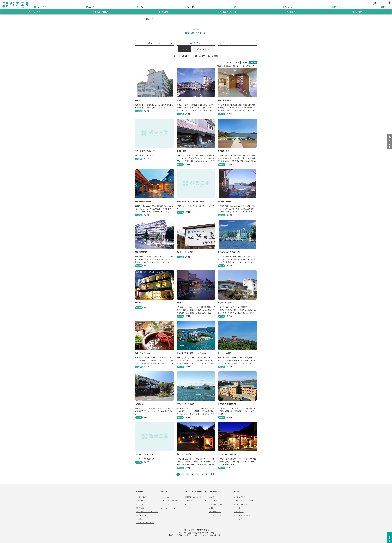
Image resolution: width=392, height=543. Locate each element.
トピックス (36, 12)
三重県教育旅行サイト (193, 497)
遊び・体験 (140, 508)
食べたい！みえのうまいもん (147, 512)
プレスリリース (191, 508)
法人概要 (212, 497)
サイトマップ (239, 512)
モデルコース (141, 515)
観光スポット (141, 501)
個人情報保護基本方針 (242, 515)
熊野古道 (165, 12)
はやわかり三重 (239, 497)
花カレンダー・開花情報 (170, 501)
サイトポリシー (239, 519)
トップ (137, 19)
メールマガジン (215, 512)
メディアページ (215, 515)
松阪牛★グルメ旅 (229, 12)
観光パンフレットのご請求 (243, 501)
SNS (211, 508)
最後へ (213, 474)
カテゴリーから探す (154, 43)
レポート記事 (141, 497)
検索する (184, 49)
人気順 (245, 62)
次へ (207, 474)
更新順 (236, 62)
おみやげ (358, 12)
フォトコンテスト (167, 504)
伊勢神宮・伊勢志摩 (100, 12)
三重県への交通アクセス (145, 523)
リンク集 (237, 508)
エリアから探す (196, 43)
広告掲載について (215, 504)
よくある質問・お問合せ (243, 504)
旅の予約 (139, 519)
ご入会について (215, 501)
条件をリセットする (203, 49)
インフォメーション (168, 508)
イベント (139, 504)
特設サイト (294, 12)
